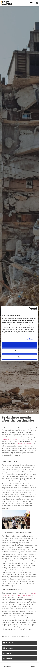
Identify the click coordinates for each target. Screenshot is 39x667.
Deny (19, 357)
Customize (18, 351)
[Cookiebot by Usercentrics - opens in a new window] (28, 308)
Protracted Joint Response (11, 439)
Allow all (19, 345)
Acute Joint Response (25, 444)
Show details (29, 339)
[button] (31, 3)
